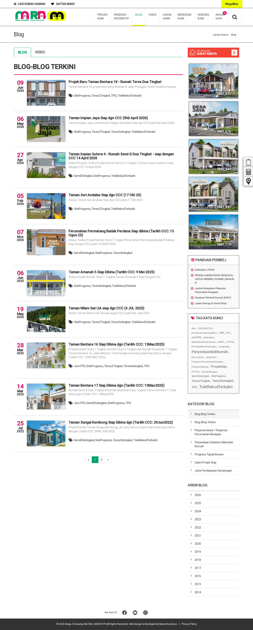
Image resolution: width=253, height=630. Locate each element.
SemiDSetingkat (200, 376)
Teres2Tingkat (201, 381)
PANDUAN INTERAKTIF (121, 16)
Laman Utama (220, 34)
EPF (228, 333)
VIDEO (152, 14)
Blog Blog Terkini (205, 414)
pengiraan (224, 346)
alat (193, 328)
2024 (198, 511)
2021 (198, 535)
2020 (198, 543)
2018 (198, 559)
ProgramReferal (200, 367)
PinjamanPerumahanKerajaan (207, 362)
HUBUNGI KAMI (203, 16)
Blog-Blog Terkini (205, 422)
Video (40, 52)
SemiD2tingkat (209, 372)
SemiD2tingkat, (83, 176)
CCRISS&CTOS (204, 328)
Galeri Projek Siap (205, 462)
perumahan (198, 357)
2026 (198, 495)
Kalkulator (209, 337)
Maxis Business (168, 624)
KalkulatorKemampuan (203, 342)
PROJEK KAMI (102, 16)
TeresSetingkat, (121, 132)
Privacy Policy (189, 624)
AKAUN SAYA (220, 16)
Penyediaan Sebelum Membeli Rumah (214, 444)
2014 (198, 592)
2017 (198, 568)
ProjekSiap (219, 366)
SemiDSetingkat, (84, 253)
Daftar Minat (65, 4)
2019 (198, 551)
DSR (221, 332)
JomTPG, (80, 366)
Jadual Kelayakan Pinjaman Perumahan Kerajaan (210, 290)
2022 (198, 527)
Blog (22, 52)
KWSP (221, 342)
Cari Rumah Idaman (31, 4)
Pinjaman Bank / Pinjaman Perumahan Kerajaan (211, 432)
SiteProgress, (82, 95)
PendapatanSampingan (204, 346)
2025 (198, 503)
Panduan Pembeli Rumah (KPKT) (213, 297)
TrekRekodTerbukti (130, 95)
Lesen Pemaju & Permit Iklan (211, 303)
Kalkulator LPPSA (204, 269)
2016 (198, 576)
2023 (198, 519)
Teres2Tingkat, (101, 95)
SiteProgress (218, 376)
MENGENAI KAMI (185, 16)
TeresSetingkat (122, 253)
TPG (146, 366)
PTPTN (195, 372)
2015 (198, 584)
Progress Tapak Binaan (209, 454)
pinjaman (211, 357)
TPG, (114, 95)
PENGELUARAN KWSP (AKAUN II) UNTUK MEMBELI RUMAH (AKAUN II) (214, 279)
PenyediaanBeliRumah (210, 351)
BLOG (138, 14)
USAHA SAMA (167, 16)
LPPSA (230, 342)
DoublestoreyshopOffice (204, 333)
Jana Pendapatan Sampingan (213, 470)
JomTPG (196, 337)
